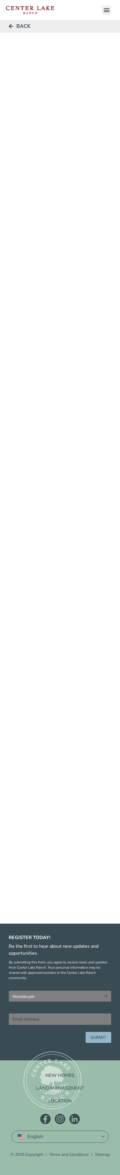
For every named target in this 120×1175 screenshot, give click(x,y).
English (35, 1136)
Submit (98, 1037)
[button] (106, 10)
